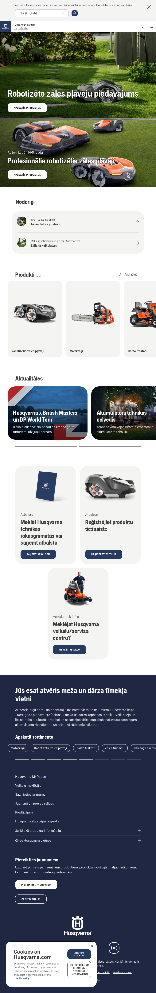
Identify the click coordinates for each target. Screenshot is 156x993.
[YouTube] (114, 948)
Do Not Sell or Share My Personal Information (79, 970)
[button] (18, 364)
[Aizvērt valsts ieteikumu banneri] (149, 7)
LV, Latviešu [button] (21, 28)
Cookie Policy (22, 978)
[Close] (92, 946)
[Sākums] (5, 26)
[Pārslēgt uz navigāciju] (151, 26)
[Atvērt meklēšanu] (141, 26)
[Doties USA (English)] (75, 13)
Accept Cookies (79, 954)
